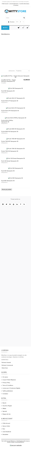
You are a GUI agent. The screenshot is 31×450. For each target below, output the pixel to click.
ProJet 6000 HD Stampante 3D (9, 131)
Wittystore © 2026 (15, 441)
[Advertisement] (15, 52)
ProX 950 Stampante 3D (8, 91)
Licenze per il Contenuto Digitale (11, 388)
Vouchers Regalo (7, 405)
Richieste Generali (6, 362)
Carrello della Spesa (24, 3)
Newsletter (5, 434)
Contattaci (5, 393)
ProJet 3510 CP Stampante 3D (9, 100)
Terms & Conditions (7, 385)
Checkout (16, 5)
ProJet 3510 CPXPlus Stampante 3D (7, 121)
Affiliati (4, 408)
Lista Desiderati (6, 431)
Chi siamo (5, 377)
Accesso (12, 22)
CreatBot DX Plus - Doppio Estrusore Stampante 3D (8, 80)
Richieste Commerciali (7, 365)
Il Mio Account (5, 3)
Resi (3, 429)
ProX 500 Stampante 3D (8, 171)
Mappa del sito (6, 414)
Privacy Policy (6, 382)
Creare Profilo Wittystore (9, 379)
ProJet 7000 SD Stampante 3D (9, 151)
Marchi (4, 403)
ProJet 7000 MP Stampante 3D (9, 141)
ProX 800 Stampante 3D (8, 180)
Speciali (4, 411)
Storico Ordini (6, 426)
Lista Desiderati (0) (13, 3)
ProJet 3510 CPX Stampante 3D (10, 110)
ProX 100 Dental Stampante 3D (9, 161)
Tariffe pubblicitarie (7, 391)
